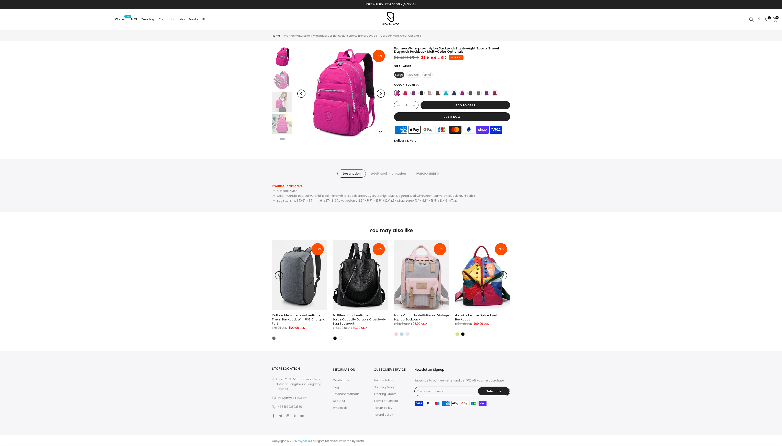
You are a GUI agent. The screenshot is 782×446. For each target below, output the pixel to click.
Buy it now (452, 117)
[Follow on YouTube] (302, 415)
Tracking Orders (385, 394)
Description (351, 174)
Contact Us (167, 19)
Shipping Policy (384, 387)
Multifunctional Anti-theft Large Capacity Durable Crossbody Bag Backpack (359, 319)
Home (276, 36)
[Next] (381, 94)
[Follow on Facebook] (273, 415)
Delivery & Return (407, 141)
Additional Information (388, 174)
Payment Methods (346, 394)
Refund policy (383, 415)
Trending (147, 19)
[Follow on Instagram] (288, 415)
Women (122, 19)
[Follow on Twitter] (280, 415)
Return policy (383, 408)
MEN (134, 19)
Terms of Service (386, 401)
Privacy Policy (383, 380)
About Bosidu (188, 19)
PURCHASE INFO (427, 174)
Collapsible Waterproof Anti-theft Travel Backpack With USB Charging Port (298, 319)
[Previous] (301, 94)
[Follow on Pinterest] (294, 415)
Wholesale (340, 408)
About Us (339, 401)
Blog (205, 19)
